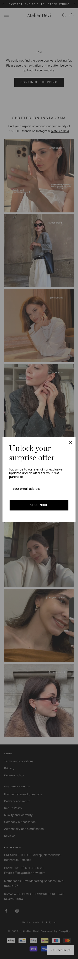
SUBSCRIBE (39, 505)
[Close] (71, 442)
